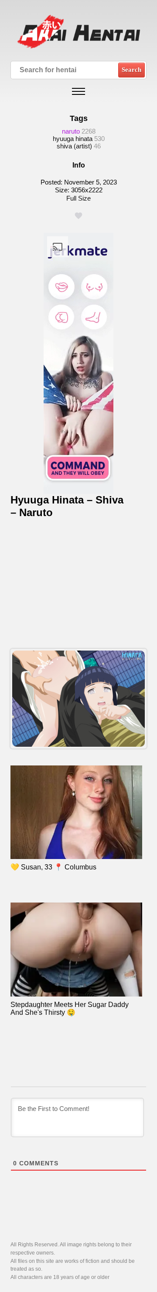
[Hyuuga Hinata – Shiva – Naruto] (78, 698)
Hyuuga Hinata (72, 138)
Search (131, 69)
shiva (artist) (74, 146)
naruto (71, 131)
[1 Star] (78, 215)
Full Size (78, 198)
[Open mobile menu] (78, 91)
